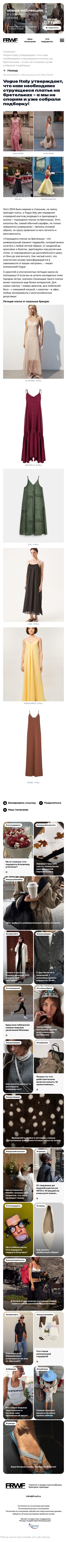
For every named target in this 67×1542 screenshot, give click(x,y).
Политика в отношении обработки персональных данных (33, 1511)
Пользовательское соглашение (33, 1508)
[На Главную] (10, 40)
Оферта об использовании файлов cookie (34, 1514)
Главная (8, 51)
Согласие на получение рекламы (34, 1506)
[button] (62, 40)
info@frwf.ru (33, 1496)
